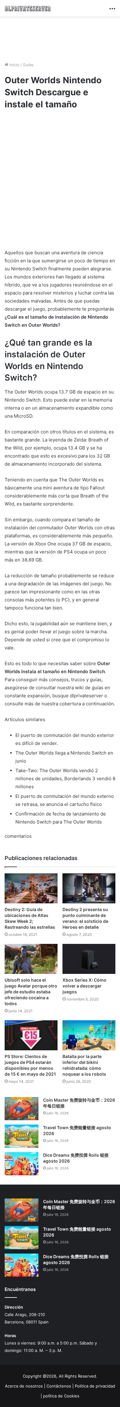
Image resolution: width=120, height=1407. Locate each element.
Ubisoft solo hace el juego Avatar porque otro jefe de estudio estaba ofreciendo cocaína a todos (31, 991)
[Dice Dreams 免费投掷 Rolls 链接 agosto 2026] (21, 1163)
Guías (28, 64)
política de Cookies (61, 1395)
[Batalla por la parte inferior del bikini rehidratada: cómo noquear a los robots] (88, 1035)
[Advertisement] (60, 38)
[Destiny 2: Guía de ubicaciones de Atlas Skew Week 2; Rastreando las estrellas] (31, 888)
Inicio (13, 64)
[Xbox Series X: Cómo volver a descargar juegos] (88, 959)
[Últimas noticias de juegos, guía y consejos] (28, 8)
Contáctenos (58, 1385)
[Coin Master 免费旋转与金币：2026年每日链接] (21, 1108)
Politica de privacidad (95, 1385)
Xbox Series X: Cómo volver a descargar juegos (84, 985)
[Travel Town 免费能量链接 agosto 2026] (21, 1136)
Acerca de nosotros (24, 1385)
